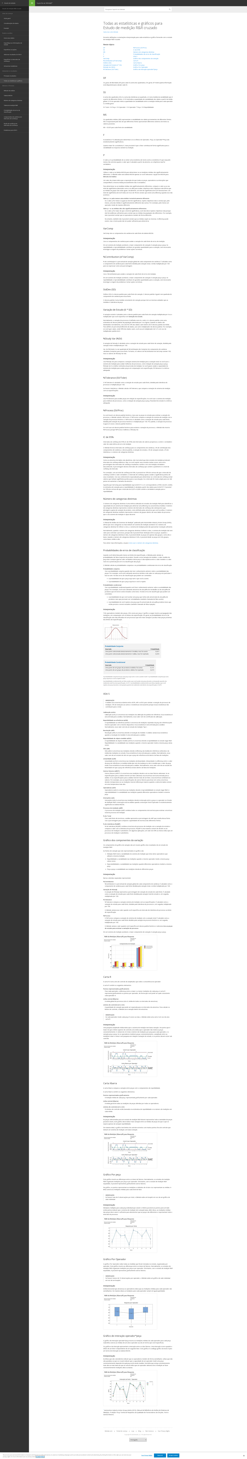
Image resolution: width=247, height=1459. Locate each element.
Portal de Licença (121, 1431)
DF (104, 48)
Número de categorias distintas (143, 52)
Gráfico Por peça (138, 65)
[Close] (244, 1456)
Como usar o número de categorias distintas (143, 543)
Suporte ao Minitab (44, 3)
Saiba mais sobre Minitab (110, 32)
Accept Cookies (173, 1455)
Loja (132, 1431)
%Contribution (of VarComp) (112, 61)
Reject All (160, 1455)
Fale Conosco (149, 1431)
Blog (139, 1431)
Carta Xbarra (137, 63)
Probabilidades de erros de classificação (146, 54)
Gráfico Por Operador (140, 67)
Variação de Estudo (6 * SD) (112, 65)
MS (104, 52)
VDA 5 (135, 56)
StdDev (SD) (107, 63)
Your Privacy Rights (146, 1455)
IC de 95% (136, 50)
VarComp (106, 58)
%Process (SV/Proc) (140, 48)
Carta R (135, 61)
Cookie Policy (40, 1457)
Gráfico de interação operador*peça (145, 69)
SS (104, 50)
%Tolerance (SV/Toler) (110, 69)
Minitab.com (108, 1431)
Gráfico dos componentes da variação (145, 58)
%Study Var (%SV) (109, 67)
